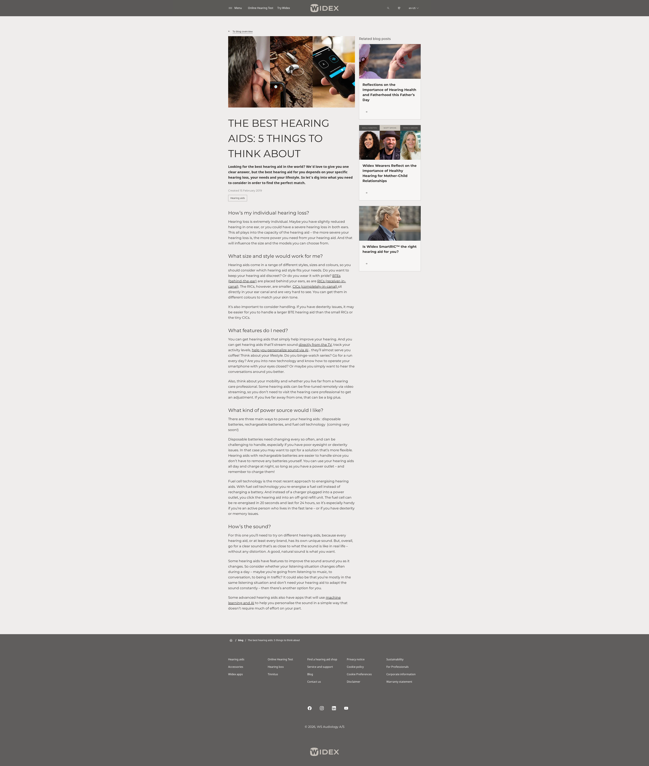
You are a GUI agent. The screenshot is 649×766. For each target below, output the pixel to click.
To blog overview (243, 31)
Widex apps (235, 674)
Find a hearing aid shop (322, 659)
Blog (310, 674)
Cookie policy (355, 667)
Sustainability (394, 659)
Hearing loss (276, 667)
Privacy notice (356, 659)
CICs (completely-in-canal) (315, 286)
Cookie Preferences (359, 674)
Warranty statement (399, 682)
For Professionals (397, 667)
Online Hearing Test (260, 8)
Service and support (320, 667)
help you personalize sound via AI (280, 350)
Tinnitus (273, 674)
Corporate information (401, 674)
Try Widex (283, 8)
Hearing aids (237, 198)
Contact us (314, 682)
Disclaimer (353, 682)
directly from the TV (315, 345)
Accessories (235, 667)
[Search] (388, 8)
